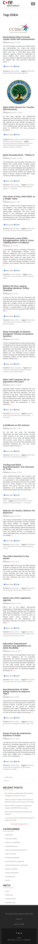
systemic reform (19, 636)
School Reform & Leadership (14, 861)
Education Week (12, 415)
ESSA (32, 71)
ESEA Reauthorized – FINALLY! (18, 155)
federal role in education (10, 186)
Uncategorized (10, 876)
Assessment (9, 835)
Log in (7, 891)
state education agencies (20, 73)
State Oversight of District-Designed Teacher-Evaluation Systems (18, 334)
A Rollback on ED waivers (16, 425)
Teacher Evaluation (15, 368)
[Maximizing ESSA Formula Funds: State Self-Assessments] (19, 28)
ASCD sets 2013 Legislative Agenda (17, 599)
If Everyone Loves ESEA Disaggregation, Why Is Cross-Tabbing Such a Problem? (18, 240)
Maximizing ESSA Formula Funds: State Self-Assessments (19, 38)
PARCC (24, 501)
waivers (20, 371)
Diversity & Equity (15, 274)
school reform (27, 590)
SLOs (9, 370)
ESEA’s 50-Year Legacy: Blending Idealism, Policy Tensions (16, 288)
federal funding (7, 73)
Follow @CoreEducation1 (19, 824)
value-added (14, 371)
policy (20, 322)
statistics (25, 276)
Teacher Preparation (16, 141)
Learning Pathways (11, 846)
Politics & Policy (14, 71)
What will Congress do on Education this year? (16, 380)
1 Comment (13, 188)
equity (30, 274)
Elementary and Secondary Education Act (18, 633)
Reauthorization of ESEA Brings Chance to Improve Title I (16, 691)
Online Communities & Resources (16, 850)
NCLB (20, 186)
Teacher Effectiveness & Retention (16, 865)
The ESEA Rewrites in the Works (16, 557)
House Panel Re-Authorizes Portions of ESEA (17, 734)
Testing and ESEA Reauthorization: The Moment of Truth (18, 467)
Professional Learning (12, 857)
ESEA (28, 71)
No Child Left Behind (20, 230)
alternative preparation (10, 143)
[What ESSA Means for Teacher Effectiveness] (19, 92)
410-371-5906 (19, 924)
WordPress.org (10, 902)
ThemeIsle (26, 940)
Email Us (19, 919)
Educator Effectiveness (25, 143)
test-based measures (15, 503)
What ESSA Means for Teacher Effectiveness (18, 108)
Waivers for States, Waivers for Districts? (19, 511)
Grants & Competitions (12, 842)
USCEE (7, 880)
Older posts (8, 777)
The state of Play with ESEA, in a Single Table (19, 197)
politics (29, 230)
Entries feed (9, 895)
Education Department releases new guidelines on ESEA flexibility (17, 645)
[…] (8, 62)
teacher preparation (16, 147)
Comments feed (10, 899)
